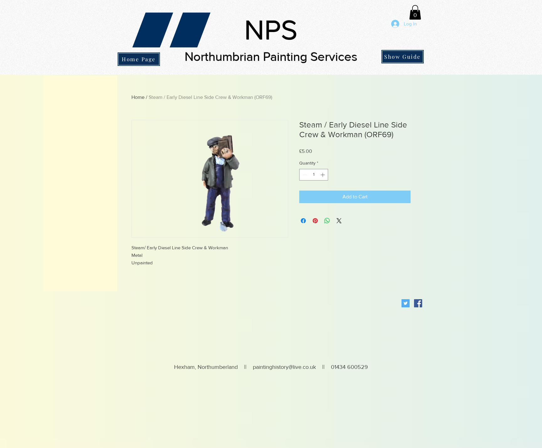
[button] (415, 12)
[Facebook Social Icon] (418, 303)
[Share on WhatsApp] (327, 220)
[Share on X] (339, 220)
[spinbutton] (313, 174)
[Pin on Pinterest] (315, 220)
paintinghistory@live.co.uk (284, 367)
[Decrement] (304, 174)
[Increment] (323, 174)
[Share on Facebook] (303, 220)
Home (138, 97)
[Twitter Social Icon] (405, 303)
